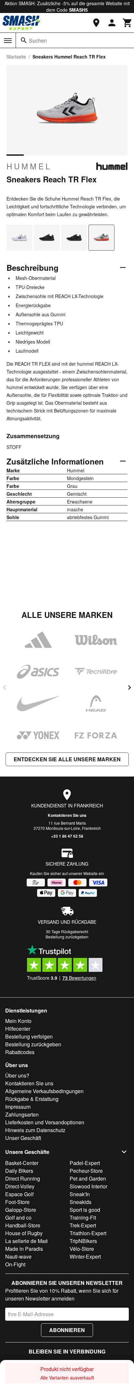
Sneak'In (80, 1194)
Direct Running (22, 1178)
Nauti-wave (18, 1256)
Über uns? (17, 1075)
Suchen (38, 40)
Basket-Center (21, 1163)
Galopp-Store (20, 1209)
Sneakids (80, 1202)
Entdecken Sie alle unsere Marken (67, 759)
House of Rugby (24, 1233)
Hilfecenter (17, 1028)
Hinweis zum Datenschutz (35, 1130)
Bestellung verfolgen (29, 1036)
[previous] (4, 687)
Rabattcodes (19, 1052)
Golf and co (18, 1217)
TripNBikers (83, 1241)
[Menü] (8, 40)
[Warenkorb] (127, 23)
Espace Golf (19, 1194)
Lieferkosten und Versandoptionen (44, 1122)
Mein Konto (18, 1021)
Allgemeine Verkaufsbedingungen (44, 1091)
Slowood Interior (88, 1186)
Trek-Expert (83, 1225)
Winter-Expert (85, 1256)
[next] (129, 687)
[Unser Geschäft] (96, 23)
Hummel (29, 166)
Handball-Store (22, 1225)
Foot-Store (17, 1202)
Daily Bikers (19, 1170)
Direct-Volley (19, 1186)
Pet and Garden (88, 1178)
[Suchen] (24, 40)
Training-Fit (83, 1217)
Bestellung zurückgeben (67, 936)
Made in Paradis (24, 1248)
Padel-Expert (85, 1163)
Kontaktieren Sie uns (67, 815)
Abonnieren (67, 1330)
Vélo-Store (82, 1248)
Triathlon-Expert (88, 1233)
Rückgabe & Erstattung (32, 1099)
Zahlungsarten (22, 1114)
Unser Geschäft (23, 1138)
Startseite (16, 56)
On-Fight (15, 1264)
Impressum (18, 1106)
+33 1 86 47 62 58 (67, 836)
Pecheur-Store (86, 1170)
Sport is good (85, 1209)
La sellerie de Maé (26, 1241)
